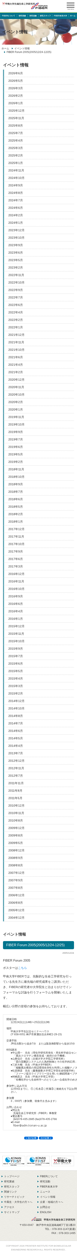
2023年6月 (15, 252)
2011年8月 (15, 790)
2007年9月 (15, 880)
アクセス (9, 1207)
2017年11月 (16, 536)
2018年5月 (15, 506)
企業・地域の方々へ (51, 1201)
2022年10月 (16, 282)
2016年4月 (15, 611)
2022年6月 (15, 305)
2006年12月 (16, 895)
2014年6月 (15, 731)
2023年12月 (16, 230)
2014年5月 (15, 738)
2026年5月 (15, 80)
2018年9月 (15, 484)
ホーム (5, 48)
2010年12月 (16, 805)
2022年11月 (16, 275)
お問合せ (45, 1207)
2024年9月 (15, 185)
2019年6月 (15, 447)
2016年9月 (15, 596)
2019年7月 (15, 439)
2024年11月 (16, 170)
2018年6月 (15, 499)
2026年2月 (15, 95)
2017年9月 (15, 551)
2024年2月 (15, 215)
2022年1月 (15, 327)
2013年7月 (15, 753)
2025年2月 (15, 155)
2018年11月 (16, 469)
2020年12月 (16, 379)
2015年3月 (15, 686)
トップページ (11, 1176)
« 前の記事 (31, 1138)
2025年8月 (15, 125)
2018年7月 (15, 491)
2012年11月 (16, 768)
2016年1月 (15, 618)
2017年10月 (16, 544)
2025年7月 (15, 133)
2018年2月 (15, 514)
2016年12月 (16, 574)
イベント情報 (22, 48)
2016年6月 (15, 603)
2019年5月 (15, 454)
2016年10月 (16, 589)
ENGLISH (45, 1212)
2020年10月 (16, 394)
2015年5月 (15, 671)
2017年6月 (15, 559)
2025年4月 (15, 140)
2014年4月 (15, 745)
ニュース (45, 1191)
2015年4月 (15, 678)
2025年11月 (16, 118)
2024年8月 (15, 192)
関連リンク (10, 1191)
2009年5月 (15, 843)
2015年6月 (15, 663)
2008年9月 (15, 858)
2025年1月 (15, 163)
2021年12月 (16, 334)
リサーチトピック (14, 1196)
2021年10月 (16, 349)
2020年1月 (15, 409)
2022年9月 (15, 290)
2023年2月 (15, 267)
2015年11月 (16, 633)
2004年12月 (16, 917)
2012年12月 (16, 760)
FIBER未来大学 (49, 1186)
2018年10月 (16, 476)
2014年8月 (15, 716)
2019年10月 (16, 424)
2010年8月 (15, 820)
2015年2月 (15, 693)
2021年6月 (15, 357)
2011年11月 (16, 783)
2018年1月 (15, 521)
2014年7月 (15, 723)
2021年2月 (15, 372)
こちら (22, 967)
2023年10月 (16, 237)
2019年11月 (16, 417)
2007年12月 (16, 872)
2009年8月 (15, 835)
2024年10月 (16, 178)
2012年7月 (15, 775)
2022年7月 (15, 297)
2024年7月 (15, 200)
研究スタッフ (11, 1186)
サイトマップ (11, 1212)
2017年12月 (16, 529)
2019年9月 (15, 432)
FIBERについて (49, 1176)
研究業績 (9, 1181)
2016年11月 (16, 581)
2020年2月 (15, 402)
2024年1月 (15, 222)
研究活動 (45, 1181)
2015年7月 (15, 656)
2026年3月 (15, 88)
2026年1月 (15, 103)
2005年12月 (16, 910)
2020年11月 (16, 387)
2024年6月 (15, 207)
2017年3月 (15, 566)
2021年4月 (15, 364)
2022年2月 (15, 320)
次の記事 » (46, 1138)
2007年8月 (15, 887)
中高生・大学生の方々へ (18, 1201)
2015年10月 (16, 641)
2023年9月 (15, 245)
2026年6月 (15, 73)
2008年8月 (15, 865)
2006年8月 (15, 902)
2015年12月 (16, 626)
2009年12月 (16, 828)
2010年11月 (16, 813)
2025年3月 (15, 148)
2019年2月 (15, 462)
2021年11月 (16, 342)
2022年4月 (15, 312)
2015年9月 (15, 648)
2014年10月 (16, 708)
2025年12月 (16, 110)
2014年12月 (16, 701)
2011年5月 (15, 798)
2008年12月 (16, 850)
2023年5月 (15, 260)
